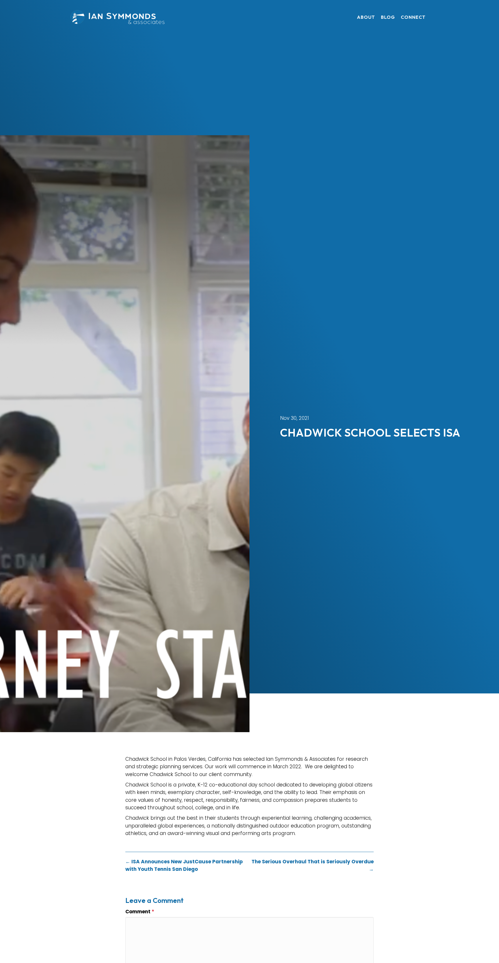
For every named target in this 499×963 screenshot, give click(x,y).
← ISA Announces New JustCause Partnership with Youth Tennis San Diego (184, 865)
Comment (139, 911)
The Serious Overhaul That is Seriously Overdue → (313, 865)
